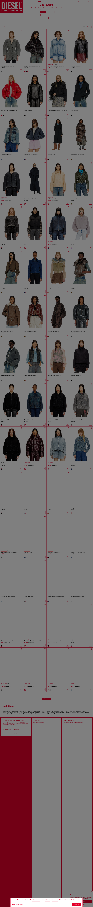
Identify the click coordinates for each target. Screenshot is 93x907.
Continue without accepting (17, 904)
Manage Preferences (36, 900)
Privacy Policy (47, 900)
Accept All (76, 904)
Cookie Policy (55, 900)
